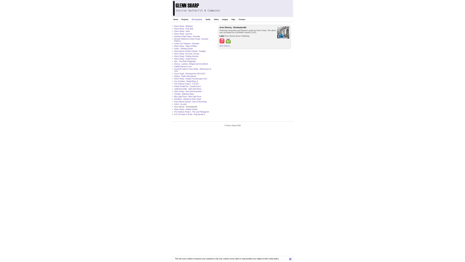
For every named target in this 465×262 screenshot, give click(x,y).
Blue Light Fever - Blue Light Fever (187, 96)
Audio (208, 19)
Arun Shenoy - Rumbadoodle (185, 107)
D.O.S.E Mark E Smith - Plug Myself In (189, 114)
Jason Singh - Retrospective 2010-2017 (189, 74)
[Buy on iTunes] (222, 43)
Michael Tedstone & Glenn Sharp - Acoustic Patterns (191, 40)
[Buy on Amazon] (228, 43)
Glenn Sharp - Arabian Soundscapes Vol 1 (190, 79)
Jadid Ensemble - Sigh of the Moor (187, 89)
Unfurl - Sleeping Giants (183, 49)
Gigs (233, 19)
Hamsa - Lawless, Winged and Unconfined (191, 64)
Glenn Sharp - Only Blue (183, 29)
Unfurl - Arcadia (180, 104)
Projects (185, 19)
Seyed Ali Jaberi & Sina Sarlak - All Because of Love (192, 70)
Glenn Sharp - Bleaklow (183, 26)
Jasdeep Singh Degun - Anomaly (187, 36)
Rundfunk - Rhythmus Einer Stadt (187, 99)
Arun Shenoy (225, 46)
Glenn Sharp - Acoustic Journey (186, 54)
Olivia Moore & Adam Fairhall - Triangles (190, 51)
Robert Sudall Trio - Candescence (187, 86)
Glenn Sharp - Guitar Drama (185, 59)
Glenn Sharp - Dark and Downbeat (187, 91)
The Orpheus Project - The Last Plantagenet (191, 112)
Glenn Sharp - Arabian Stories (186, 109)
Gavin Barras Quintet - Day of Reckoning (190, 102)
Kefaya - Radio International (185, 76)
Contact (242, 19)
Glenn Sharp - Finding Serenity (186, 56)
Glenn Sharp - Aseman (183, 34)
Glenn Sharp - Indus (182, 31)
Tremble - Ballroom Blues (184, 94)
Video (216, 19)
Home (175, 19)
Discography (197, 19)
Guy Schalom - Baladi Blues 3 (186, 81)
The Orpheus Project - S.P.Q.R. (186, 84)
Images (225, 19)
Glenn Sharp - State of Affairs (185, 46)
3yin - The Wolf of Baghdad (184, 61)
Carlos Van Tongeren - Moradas (186, 43)
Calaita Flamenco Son (183, 66)
